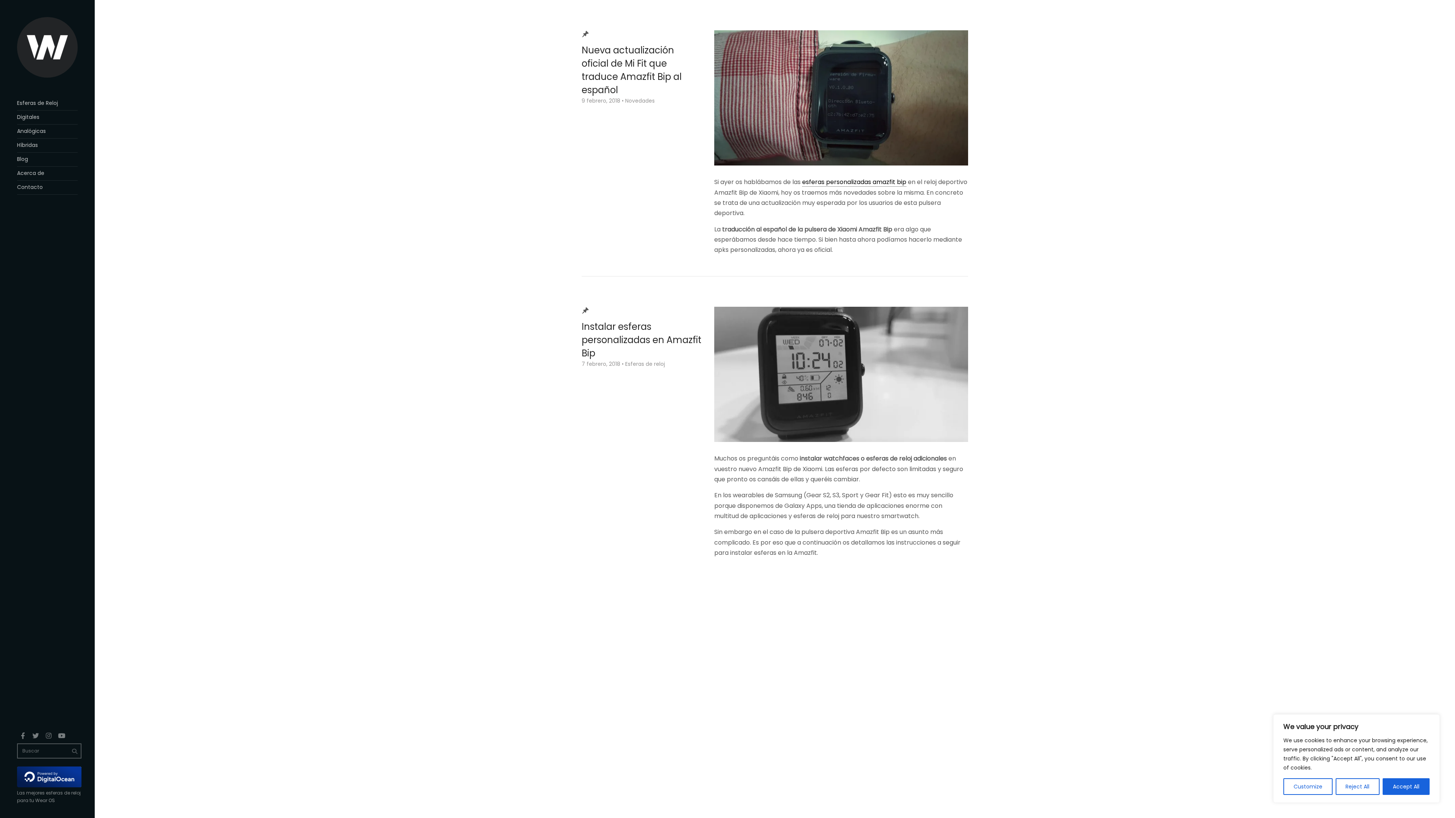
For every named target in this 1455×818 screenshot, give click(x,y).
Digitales (28, 117)
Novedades (640, 101)
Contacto (30, 187)
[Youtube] (61, 736)
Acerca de (30, 173)
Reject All (1357, 786)
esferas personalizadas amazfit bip (854, 182)
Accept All (1406, 786)
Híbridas (27, 145)
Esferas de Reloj (37, 103)
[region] (1356, 758)
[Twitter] (35, 736)
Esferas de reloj (645, 364)
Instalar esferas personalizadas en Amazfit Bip (641, 339)
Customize (1308, 786)
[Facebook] (22, 736)
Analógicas (31, 131)
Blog (22, 159)
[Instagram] (48, 736)
